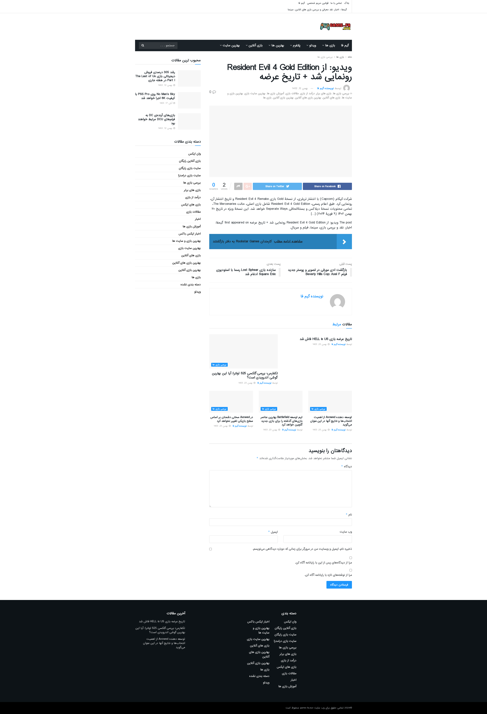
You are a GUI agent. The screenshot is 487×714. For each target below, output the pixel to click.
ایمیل (273, 532)
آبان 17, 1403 (166, 103)
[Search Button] (142, 45)
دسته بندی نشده (191, 284)
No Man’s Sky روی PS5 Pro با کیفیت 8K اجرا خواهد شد (155, 96)
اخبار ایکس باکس (190, 233)
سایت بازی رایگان (190, 168)
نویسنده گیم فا (325, 88)
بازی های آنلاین (331, 98)
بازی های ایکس (191, 204)
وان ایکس (194, 154)
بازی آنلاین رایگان (190, 161)
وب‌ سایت (346, 532)
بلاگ (346, 3)
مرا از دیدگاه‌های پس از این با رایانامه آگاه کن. (323, 563)
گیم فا (301, 3)
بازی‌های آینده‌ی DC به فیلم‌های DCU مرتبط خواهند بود (156, 119)
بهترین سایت (231, 45)
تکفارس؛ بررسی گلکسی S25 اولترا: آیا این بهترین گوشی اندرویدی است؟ (245, 375)
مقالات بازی (292, 93)
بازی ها (330, 45)
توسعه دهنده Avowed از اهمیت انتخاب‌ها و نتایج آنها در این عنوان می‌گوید (331, 421)
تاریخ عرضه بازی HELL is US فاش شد (326, 339)
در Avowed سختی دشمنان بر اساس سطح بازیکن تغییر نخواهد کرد (231, 419)
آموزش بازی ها (275, 93)
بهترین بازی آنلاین (283, 98)
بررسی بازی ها (325, 57)
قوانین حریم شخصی (317, 3)
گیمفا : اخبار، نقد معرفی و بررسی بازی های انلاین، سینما (317, 9)
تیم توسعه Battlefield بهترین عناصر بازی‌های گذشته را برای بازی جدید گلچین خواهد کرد (281, 421)
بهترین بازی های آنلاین (308, 98)
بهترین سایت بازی (254, 93)
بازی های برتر (323, 93)
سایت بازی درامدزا (189, 175)
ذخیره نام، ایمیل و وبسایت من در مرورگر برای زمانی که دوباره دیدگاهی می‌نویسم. (302, 549)
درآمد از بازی (307, 93)
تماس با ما (336, 3)
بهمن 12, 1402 (300, 88)
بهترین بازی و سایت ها (186, 241)
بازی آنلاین (256, 45)
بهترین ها (277, 45)
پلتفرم (296, 45)
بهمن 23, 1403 (320, 344)
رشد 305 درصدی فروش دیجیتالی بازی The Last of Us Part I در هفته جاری (155, 76)
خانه (350, 57)
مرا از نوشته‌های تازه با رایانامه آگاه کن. (328, 575)
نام (349, 514)
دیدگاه (346, 466)
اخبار (198, 219)
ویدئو (312, 45)
